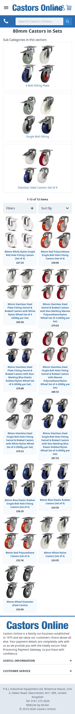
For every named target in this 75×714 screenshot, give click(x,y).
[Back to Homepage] (37, 7)
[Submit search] (67, 21)
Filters (10, 208)
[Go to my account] (56, 8)
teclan (45, 705)
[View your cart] (69, 8)
